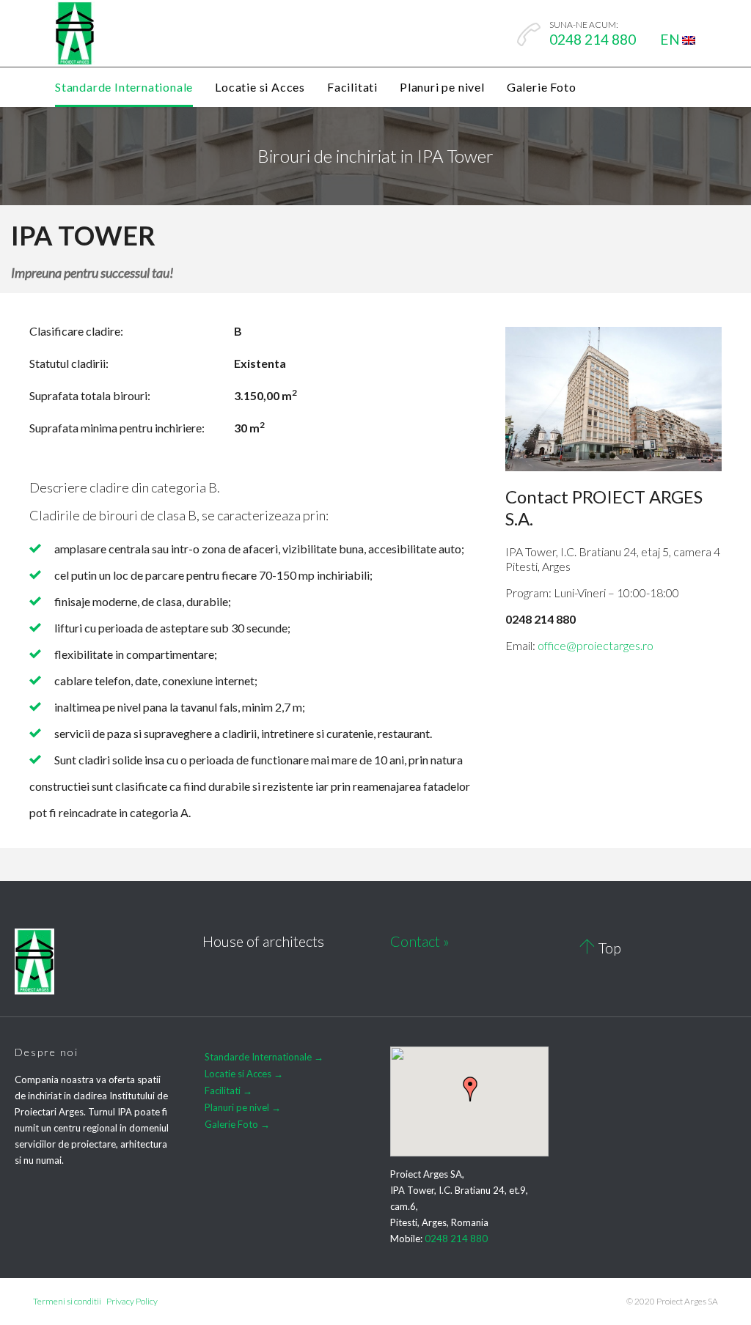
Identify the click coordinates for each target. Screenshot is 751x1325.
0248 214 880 (456, 1238)
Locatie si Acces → (244, 1073)
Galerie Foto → (237, 1124)
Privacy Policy (132, 1301)
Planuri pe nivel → (243, 1107)
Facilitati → (228, 1090)
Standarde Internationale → (264, 1057)
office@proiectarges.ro (595, 645)
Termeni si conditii (67, 1301)
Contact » (420, 941)
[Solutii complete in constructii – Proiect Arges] (75, 34)
